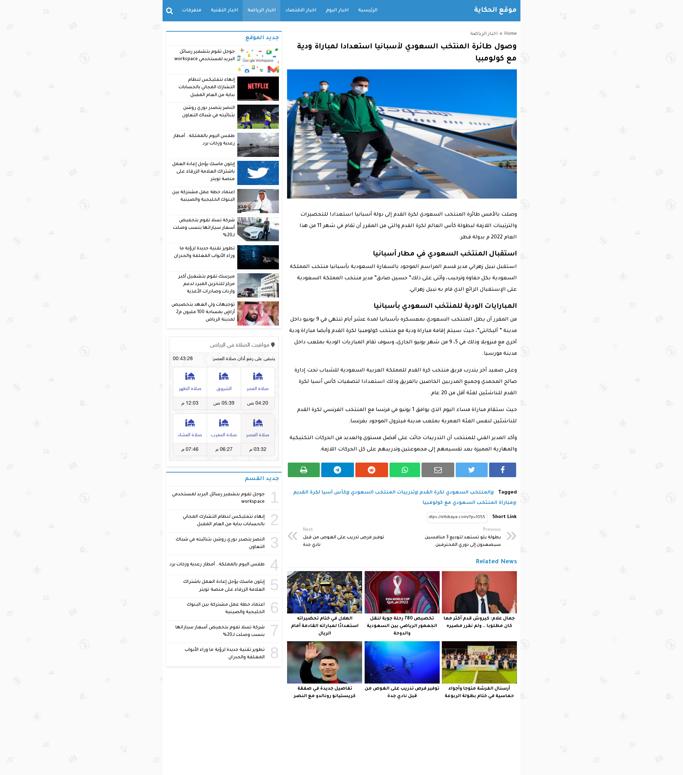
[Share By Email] (437, 469)
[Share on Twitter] (471, 469)
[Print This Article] (304, 469)
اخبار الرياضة (262, 10)
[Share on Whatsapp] (405, 469)
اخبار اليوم (337, 10)
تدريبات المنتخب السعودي (383, 492)
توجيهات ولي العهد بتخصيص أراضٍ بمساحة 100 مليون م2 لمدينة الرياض (203, 312)
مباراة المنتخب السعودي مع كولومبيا (468, 503)
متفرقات (191, 10)
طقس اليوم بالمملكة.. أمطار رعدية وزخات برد (217, 564)
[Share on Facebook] (502, 469)
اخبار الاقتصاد (300, 10)
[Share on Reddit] (371, 469)
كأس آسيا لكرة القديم (319, 492)
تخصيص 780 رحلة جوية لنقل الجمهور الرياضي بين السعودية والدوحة (402, 626)
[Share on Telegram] (337, 469)
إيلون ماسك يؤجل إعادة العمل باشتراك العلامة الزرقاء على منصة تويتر (203, 172)
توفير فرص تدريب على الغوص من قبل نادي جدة (343, 538)
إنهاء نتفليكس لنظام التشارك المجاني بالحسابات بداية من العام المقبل (207, 88)
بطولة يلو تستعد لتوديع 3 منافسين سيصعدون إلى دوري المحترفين (463, 538)
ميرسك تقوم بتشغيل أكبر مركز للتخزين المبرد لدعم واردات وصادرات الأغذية (206, 284)
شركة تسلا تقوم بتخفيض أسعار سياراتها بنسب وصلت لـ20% (204, 228)
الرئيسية (367, 10)
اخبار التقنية (224, 10)
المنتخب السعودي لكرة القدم (455, 492)
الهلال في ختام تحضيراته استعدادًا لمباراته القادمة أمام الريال (325, 626)
